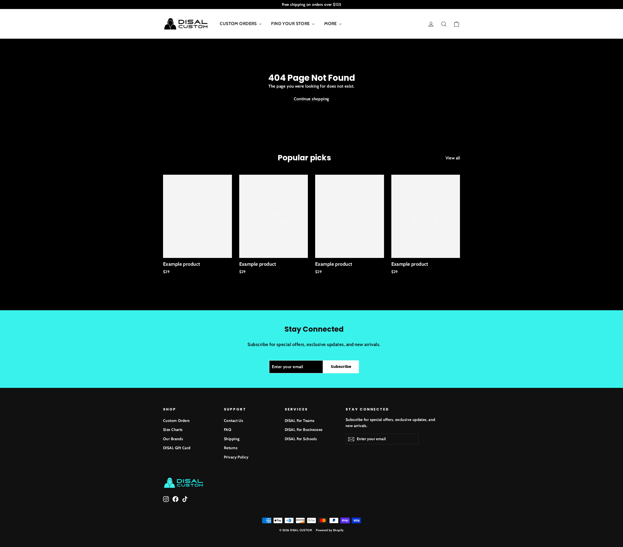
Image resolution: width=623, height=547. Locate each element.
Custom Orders (176, 420)
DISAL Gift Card (176, 448)
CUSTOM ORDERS (239, 23)
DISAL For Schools (301, 439)
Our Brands (173, 439)
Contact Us (233, 420)
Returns (231, 448)
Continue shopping (311, 98)
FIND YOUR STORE (291, 23)
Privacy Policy (236, 457)
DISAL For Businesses (304, 429)
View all (453, 157)
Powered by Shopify (330, 530)
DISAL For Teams (299, 420)
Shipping (231, 439)
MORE (331, 23)
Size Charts (173, 429)
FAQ (227, 429)
